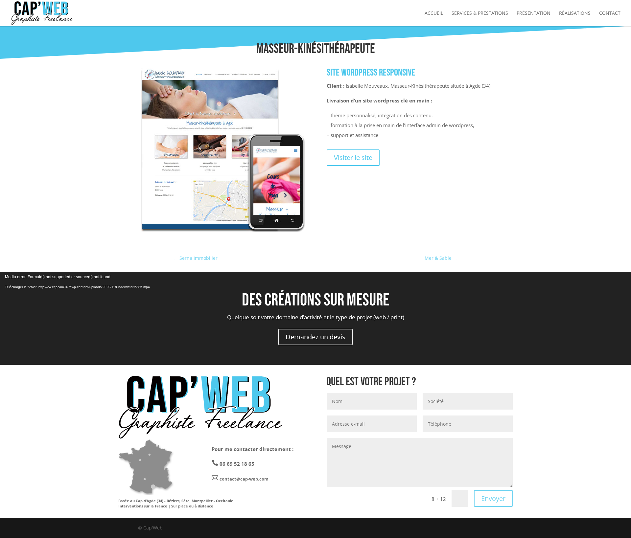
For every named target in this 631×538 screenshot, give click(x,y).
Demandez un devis (315, 336)
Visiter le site (353, 157)
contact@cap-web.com (244, 479)
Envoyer (493, 498)
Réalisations (575, 13)
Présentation (533, 13)
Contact (609, 13)
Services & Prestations (480, 13)
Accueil (434, 13)
